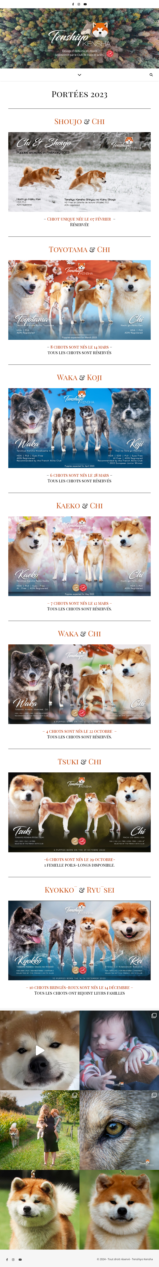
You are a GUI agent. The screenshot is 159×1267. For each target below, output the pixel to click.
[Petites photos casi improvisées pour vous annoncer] (40, 1130)
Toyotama (68, 249)
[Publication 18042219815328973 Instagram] (40, 1050)
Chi (98, 121)
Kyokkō (61, 889)
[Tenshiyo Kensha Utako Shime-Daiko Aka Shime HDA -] (40, 1210)
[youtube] (85, 4)
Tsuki (68, 761)
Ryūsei (100, 889)
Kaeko (68, 505)
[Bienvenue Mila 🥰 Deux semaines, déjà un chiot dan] (119, 1050)
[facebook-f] (73, 4)
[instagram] (79, 4)
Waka (67, 377)
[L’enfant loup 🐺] (119, 1130)
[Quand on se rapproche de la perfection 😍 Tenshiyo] (119, 1210)
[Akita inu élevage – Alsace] (79, 33)
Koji (94, 377)
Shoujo (68, 121)
